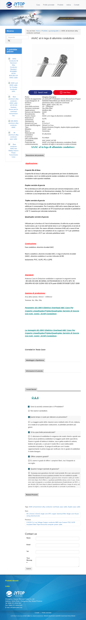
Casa (38, 5)
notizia (68, 5)
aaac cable (63, 507)
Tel (28, 551)
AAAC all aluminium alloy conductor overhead (44, 507)
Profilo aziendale (48, 5)
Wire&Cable (47, 616)
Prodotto (60, 5)
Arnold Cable (54, 616)
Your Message (29, 560)
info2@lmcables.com (16, 607)
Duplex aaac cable (74, 507)
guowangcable (54, 31)
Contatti (76, 5)
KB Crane (61, 616)
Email (28, 544)
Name (29, 538)
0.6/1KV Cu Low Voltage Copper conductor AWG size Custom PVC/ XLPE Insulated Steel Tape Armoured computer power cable (51, 523)
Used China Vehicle (69, 616)
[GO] (9, 40)
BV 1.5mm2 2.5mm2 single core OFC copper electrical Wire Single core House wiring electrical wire (53, 515)
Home (38, 31)
